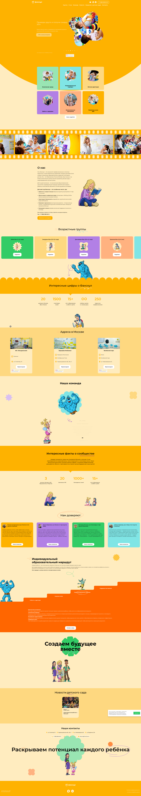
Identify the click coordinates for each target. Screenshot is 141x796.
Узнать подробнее (70, 116)
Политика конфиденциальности (133, 789)
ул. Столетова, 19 (51, 732)
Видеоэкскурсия (21, 366)
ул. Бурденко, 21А (91, 732)
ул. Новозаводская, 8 (79, 732)
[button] (66, 50)
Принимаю (137, 713)
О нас (70, 5)
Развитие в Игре (59, 596)
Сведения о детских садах (93, 5)
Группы (65, 5)
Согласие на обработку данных (133, 792)
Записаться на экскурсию (45, 217)
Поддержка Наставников (106, 588)
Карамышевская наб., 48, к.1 (64, 732)
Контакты (105, 5)
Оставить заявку (41, 34)
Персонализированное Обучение (82, 592)
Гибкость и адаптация (35, 600)
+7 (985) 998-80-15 (103, 2)
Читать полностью (17, 544)
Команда (75, 5)
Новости (81, 5)
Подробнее (17, 254)
